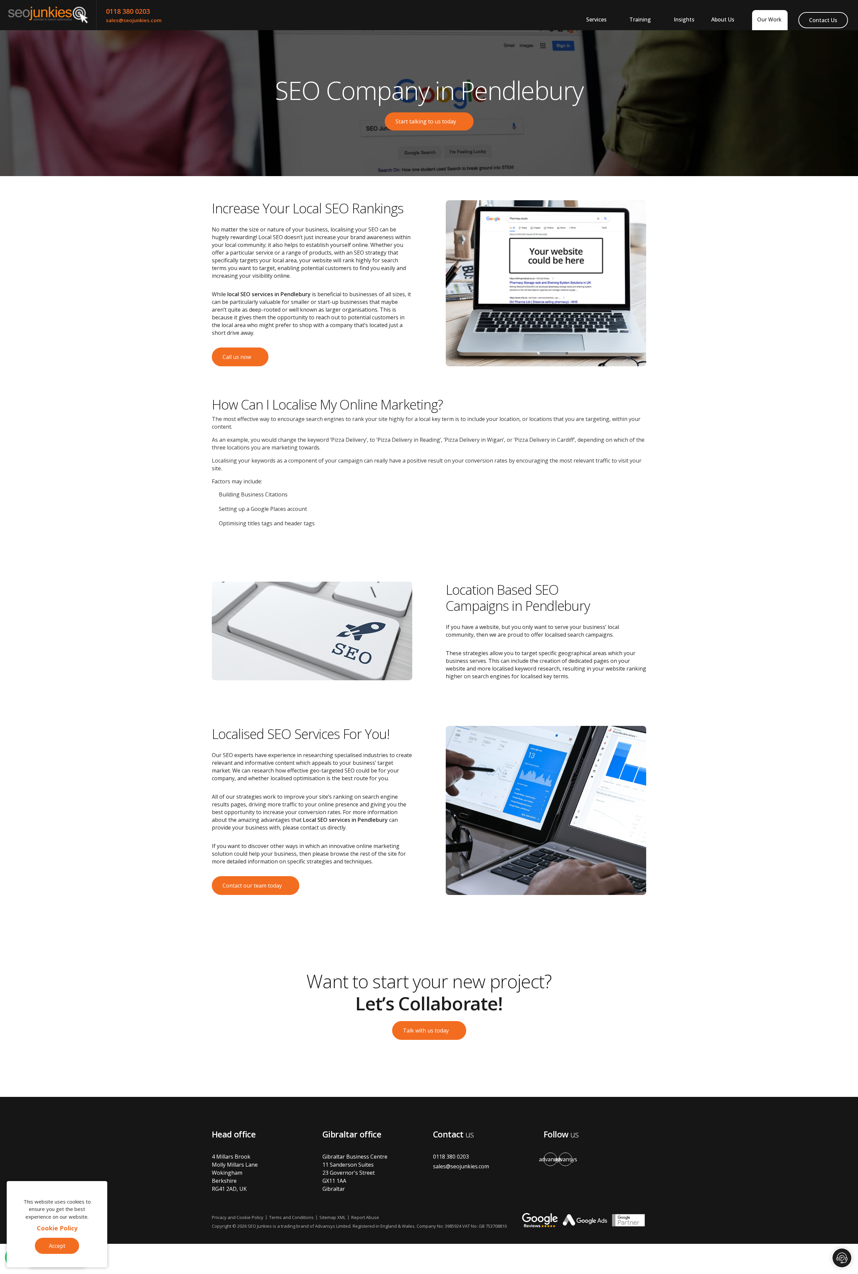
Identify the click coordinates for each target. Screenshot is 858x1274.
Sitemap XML (332, 1217)
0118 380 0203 (128, 11)
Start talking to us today (425, 121)
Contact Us (823, 20)
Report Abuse (365, 1217)
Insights (684, 19)
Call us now (237, 357)
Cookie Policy (57, 1228)
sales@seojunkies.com (134, 20)
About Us (722, 19)
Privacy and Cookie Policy (237, 1217)
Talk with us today (426, 1030)
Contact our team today (252, 885)
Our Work (769, 19)
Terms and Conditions (291, 1217)
